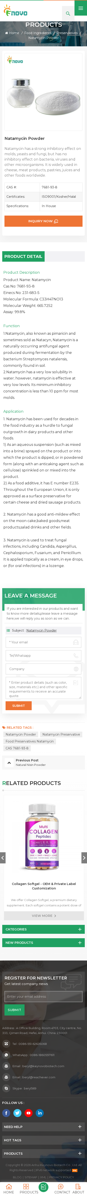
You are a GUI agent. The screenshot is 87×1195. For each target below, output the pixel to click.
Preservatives (67, 33)
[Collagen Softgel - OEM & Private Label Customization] (43, 835)
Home (14, 33)
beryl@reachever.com (38, 1077)
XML (43, 1177)
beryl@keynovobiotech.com (43, 1066)
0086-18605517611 (42, 1055)
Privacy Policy (61, 1177)
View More (42, 916)
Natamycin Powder (41, 630)
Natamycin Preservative (61, 734)
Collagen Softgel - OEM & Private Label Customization (44, 886)
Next (84, 857)
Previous (3, 857)
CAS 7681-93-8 (17, 748)
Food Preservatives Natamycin (30, 741)
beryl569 (30, 1088)
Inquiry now (40, 221)
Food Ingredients (37, 33)
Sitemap (31, 1177)
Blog (17, 1177)
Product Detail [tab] (23, 256)
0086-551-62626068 (33, 1044)
